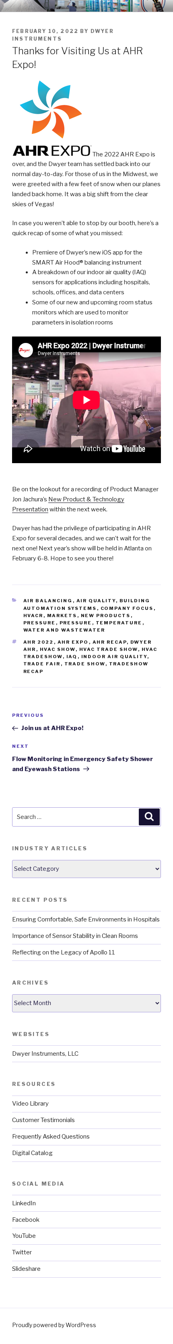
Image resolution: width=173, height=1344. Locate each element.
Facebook (25, 1219)
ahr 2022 (38, 642)
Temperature (119, 623)
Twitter (22, 1252)
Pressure (39, 623)
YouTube (24, 1235)
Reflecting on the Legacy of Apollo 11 (63, 952)
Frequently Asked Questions (51, 1136)
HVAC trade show (108, 649)
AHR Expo (73, 642)
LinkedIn (24, 1203)
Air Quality (96, 600)
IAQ (72, 656)
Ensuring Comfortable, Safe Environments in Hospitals (86, 919)
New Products (106, 615)
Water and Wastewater (64, 630)
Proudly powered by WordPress (54, 1324)
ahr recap (110, 642)
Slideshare (26, 1268)
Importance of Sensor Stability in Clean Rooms (75, 936)
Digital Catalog (32, 1153)
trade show (84, 664)
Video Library (30, 1103)
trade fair (42, 664)
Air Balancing (48, 600)
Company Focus (127, 608)
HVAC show (58, 649)
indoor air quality (114, 656)
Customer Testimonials (43, 1120)
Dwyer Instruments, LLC (45, 1053)
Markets (62, 615)
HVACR (33, 615)
